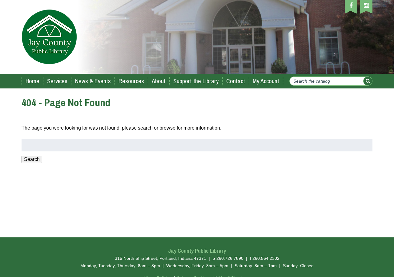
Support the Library (196, 81)
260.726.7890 (229, 258)
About (159, 81)
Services (57, 81)
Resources (131, 81)
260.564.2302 (265, 258)
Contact (235, 81)
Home (32, 81)
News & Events (93, 81)
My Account (266, 81)
